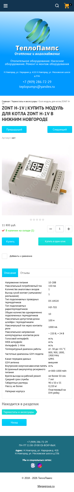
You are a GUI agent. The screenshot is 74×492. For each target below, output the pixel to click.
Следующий (60, 129)
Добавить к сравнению (20, 256)
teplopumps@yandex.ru (37, 86)
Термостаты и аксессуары (24, 101)
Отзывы (25, 273)
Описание (10, 273)
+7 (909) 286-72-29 (37, 82)
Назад (14, 422)
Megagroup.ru (46, 486)
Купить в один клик (55, 241)
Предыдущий (14, 129)
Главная (6, 101)
